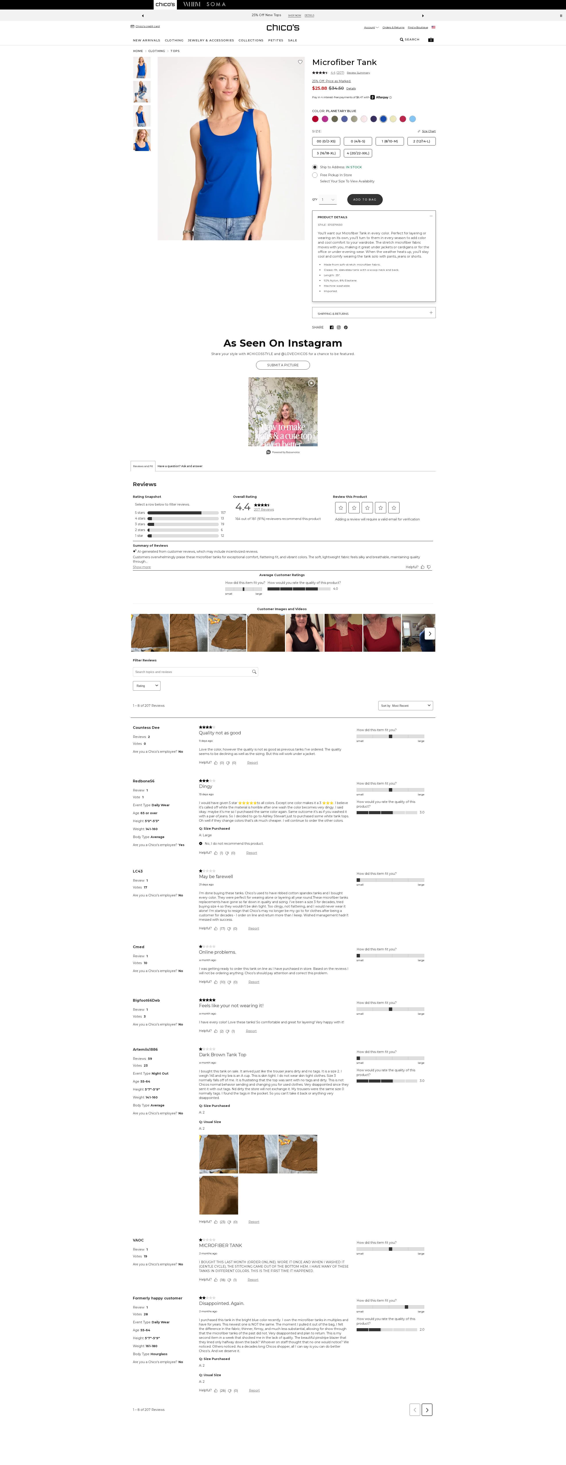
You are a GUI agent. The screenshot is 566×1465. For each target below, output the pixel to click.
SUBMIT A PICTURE (283, 365)
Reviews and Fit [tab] (143, 466)
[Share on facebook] (331, 327)
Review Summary (358, 72)
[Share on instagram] (338, 327)
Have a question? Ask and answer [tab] (180, 466)
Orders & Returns (393, 27)
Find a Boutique (418, 27)
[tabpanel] (283, 945)
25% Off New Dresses (266, 15)
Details (351, 88)
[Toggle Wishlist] (300, 62)
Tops (175, 51)
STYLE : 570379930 (330, 224)
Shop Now (297, 15)
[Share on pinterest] (346, 327)
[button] (430, 39)
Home (138, 51)
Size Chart (429, 131)
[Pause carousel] (561, 15)
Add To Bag (365, 199)
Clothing (156, 51)
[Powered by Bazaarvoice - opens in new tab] (283, 452)
